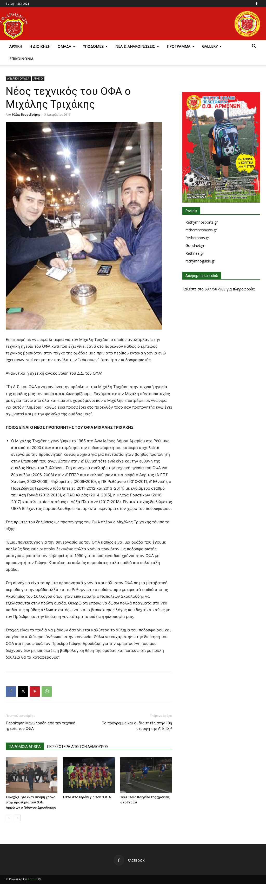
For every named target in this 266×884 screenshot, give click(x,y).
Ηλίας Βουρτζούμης (26, 114)
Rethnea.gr (194, 253)
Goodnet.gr (194, 245)
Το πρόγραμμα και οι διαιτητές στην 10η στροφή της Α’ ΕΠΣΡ (137, 726)
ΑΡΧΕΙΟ (38, 78)
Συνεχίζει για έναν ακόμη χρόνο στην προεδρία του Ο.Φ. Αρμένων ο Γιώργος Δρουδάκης (31, 802)
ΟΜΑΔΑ (64, 46)
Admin (32, 879)
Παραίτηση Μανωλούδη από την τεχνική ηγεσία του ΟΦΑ (40, 726)
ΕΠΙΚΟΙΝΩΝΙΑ (21, 58)
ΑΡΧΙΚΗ (15, 46)
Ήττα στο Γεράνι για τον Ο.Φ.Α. (87, 797)
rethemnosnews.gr (201, 229)
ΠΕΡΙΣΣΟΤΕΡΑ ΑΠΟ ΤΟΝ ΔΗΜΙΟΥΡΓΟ (77, 747)
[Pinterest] (35, 691)
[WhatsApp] (47, 691)
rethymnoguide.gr (200, 261)
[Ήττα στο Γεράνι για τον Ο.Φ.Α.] (89, 775)
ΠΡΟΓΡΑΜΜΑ (178, 46)
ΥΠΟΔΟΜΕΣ (93, 46)
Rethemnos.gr (197, 237)
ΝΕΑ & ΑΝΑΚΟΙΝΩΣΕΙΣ (135, 46)
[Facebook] (256, 3)
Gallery (210, 46)
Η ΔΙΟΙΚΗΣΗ (39, 46)
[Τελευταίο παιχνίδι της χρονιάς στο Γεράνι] (146, 775)
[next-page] (17, 818)
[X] (23, 691)
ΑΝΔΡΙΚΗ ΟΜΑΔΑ (18, 78)
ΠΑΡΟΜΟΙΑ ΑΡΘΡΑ (25, 747)
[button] (254, 46)
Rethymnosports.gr (201, 222)
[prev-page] (9, 818)
